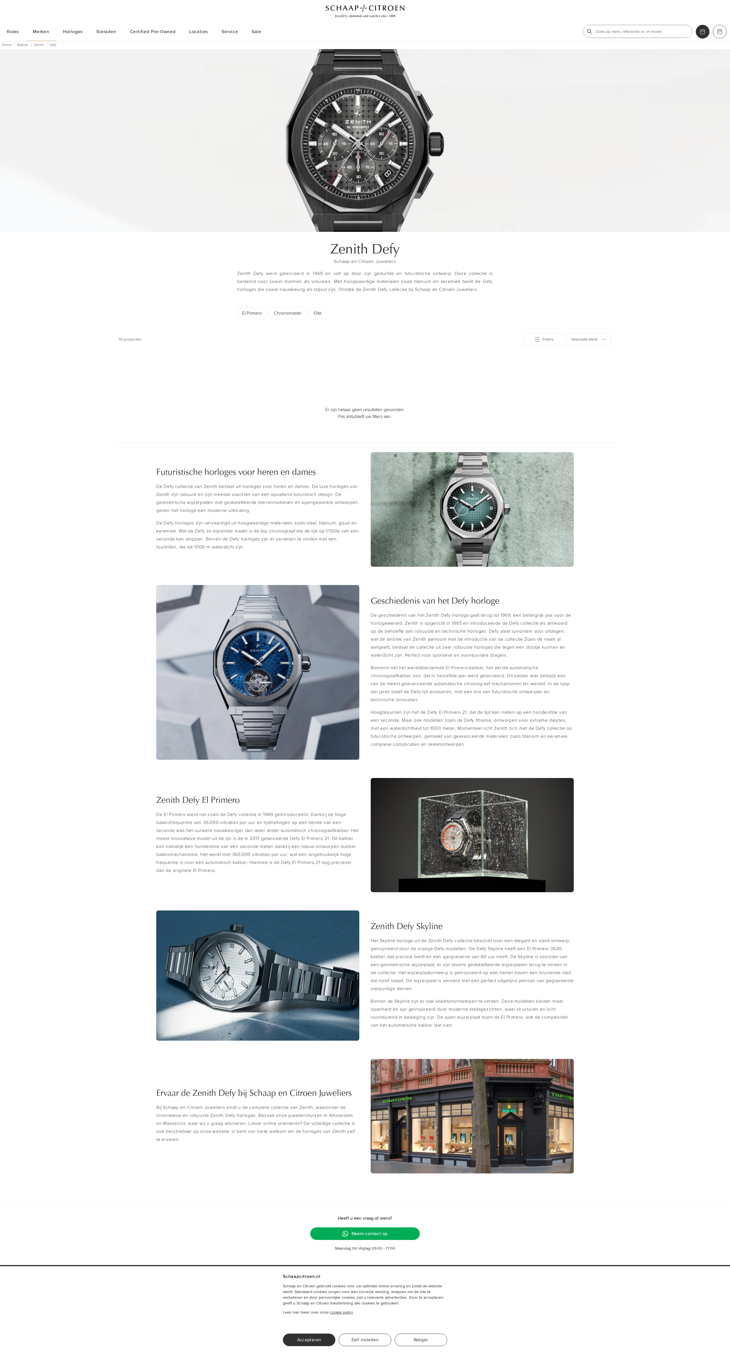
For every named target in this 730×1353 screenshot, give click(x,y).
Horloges (73, 32)
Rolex (13, 32)
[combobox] (589, 339)
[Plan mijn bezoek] (702, 32)
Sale (256, 32)
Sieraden (106, 32)
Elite (318, 313)
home (7, 45)
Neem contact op (370, 1234)
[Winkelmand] (720, 32)
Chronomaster (288, 313)
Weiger (420, 1340)
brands (22, 45)
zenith (39, 45)
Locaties (198, 32)
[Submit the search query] (589, 31)
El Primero (252, 313)
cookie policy (341, 1312)
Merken (41, 32)
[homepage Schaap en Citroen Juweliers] (365, 11)
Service (230, 32)
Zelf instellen (365, 1340)
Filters (547, 339)
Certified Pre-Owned (153, 32)
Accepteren (309, 1340)
